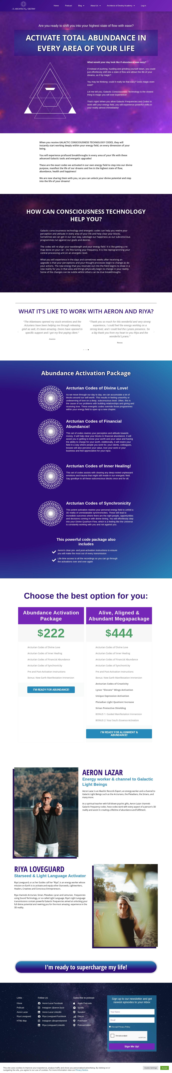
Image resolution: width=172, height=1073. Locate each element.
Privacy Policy (124, 1027)
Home (56, 6)
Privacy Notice (82, 1070)
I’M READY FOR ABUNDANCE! (51, 689)
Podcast (68, 6)
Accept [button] (164, 1068)
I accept (120, 1027)
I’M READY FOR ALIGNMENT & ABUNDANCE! (119, 734)
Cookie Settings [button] (150, 1068)
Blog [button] (80, 6)
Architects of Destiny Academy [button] (119, 6)
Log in (143, 6)
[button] (18, 332)
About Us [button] (94, 6)
